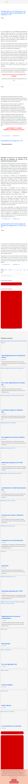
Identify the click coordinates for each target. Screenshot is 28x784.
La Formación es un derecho (11, 726)
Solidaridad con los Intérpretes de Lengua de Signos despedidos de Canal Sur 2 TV (13, 13)
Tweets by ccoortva (5, 283)
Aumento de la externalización (12, 540)
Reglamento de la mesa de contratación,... (10, 617)
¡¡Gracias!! (4, 566)
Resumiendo (5, 644)
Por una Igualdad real (9, 664)
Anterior (10, 269)
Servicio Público (7, 685)
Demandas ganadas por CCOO (12, 591)
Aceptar (14, 780)
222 (18, 269)
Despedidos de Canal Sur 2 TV (12, 141)
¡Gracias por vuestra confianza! (12, 515)
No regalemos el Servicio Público (13, 437)
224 (24, 269)
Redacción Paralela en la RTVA (12, 462)
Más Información (14, 782)
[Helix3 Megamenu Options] (8, 6)
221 (14, 269)
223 (21, 269)
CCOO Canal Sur (6, 135)
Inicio (6, 269)
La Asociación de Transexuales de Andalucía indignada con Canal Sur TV (13, 225)
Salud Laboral (6, 705)
